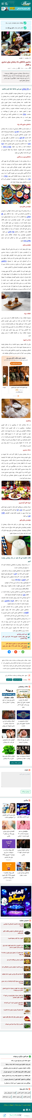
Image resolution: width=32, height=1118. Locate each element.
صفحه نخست (27, 1105)
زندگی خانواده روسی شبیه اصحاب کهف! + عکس (23, 852)
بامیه (29, 144)
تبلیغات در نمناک (8, 1105)
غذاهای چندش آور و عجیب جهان (23, 874)
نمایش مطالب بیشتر (16, 763)
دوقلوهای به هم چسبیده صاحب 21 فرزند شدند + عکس (23, 833)
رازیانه (6, 176)
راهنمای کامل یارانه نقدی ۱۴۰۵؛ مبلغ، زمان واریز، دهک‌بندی (14, 647)
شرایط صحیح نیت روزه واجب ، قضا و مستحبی (23, 757)
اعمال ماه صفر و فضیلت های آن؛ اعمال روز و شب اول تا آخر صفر (23, 703)
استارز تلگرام (26, 1097)
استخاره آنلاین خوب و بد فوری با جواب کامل (16, 643)
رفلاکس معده (27, 241)
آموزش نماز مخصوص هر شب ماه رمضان (9, 741)
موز (21, 510)
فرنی (15, 574)
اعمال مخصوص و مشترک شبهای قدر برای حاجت (23, 723)
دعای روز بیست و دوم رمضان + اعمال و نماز (9, 701)
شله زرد (17, 132)
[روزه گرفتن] (16, 408)
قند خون (22, 138)
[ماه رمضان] (16, 194)
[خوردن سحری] (16, 490)
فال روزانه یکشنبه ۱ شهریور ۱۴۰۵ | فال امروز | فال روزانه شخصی (14, 637)
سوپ (24, 595)
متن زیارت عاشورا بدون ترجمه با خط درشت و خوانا (18, 1064)
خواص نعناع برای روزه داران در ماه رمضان (9, 757)
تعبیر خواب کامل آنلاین (23, 1093)
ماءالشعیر (4, 261)
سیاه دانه (17, 580)
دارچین (24, 580)
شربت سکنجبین (9, 601)
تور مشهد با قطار (17, 1097)
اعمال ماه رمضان (17, 680)
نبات (29, 179)
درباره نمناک (18, 1105)
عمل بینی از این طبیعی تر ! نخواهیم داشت (9, 816)
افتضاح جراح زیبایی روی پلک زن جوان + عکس (8, 833)
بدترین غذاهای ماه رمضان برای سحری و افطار (16, 63)
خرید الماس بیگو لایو (22, 634)
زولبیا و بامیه (7, 147)
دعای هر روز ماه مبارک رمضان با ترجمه (23, 741)
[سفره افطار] (16, 301)
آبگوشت (26, 613)
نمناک (24, 114)
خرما (2, 144)
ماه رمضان (25, 89)
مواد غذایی (11, 232)
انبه (18, 510)
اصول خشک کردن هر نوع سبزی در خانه (20, 1060)
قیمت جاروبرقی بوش (10, 1093)
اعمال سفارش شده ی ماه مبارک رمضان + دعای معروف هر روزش (8, 723)
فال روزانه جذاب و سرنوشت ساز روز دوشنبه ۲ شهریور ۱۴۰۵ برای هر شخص (9, 853)
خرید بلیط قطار (7, 1097)
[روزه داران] (16, 545)
